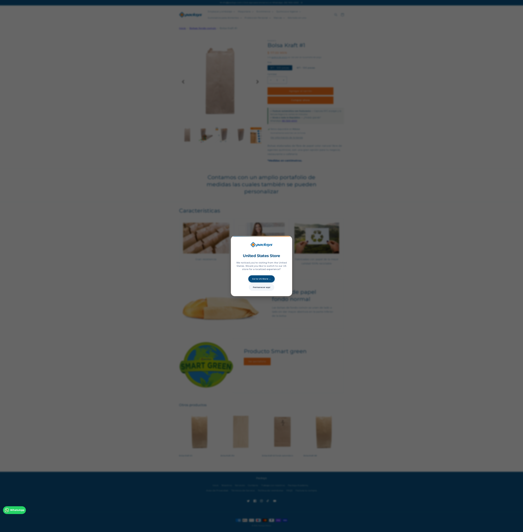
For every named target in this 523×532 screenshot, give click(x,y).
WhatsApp (17, 510)
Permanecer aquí (261, 287)
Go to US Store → (261, 279)
